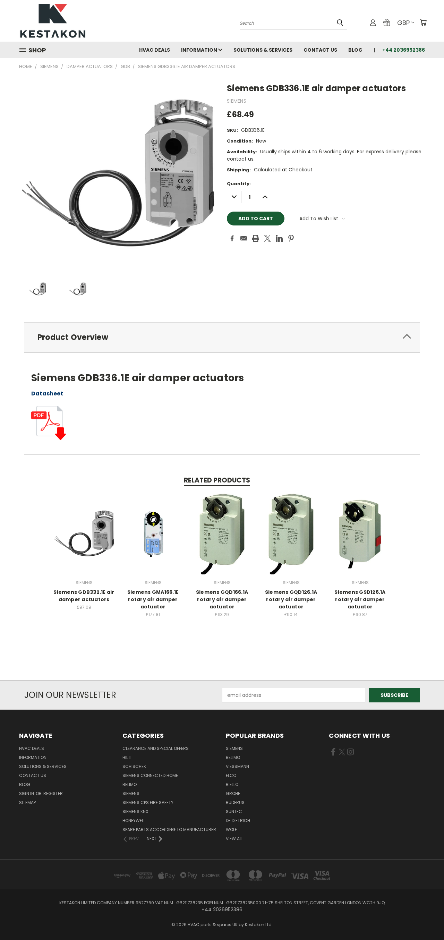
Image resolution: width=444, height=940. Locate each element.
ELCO (231, 775)
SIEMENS (130, 793)
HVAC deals (154, 49)
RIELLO (232, 784)
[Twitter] (267, 238)
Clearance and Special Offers (155, 748)
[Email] (243, 238)
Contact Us (320, 49)
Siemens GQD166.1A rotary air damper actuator (222, 599)
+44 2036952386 (403, 49)
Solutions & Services (262, 49)
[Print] (255, 238)
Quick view (84, 526)
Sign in (27, 793)
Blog (355, 49)
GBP (403, 22)
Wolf (231, 829)
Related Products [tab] (217, 480)
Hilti (126, 757)
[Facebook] (232, 238)
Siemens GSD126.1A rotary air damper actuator (359, 599)
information (199, 49)
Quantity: (239, 183)
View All (234, 838)
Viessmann (237, 766)
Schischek (134, 766)
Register (53, 793)
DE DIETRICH (238, 820)
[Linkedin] (279, 238)
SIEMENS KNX (135, 811)
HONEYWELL (133, 820)
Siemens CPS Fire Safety (147, 802)
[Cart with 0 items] (423, 22)
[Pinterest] (291, 238)
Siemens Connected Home (150, 775)
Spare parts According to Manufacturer (169, 829)
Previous (425, 918)
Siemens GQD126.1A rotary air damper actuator (291, 599)
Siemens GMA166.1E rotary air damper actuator (153, 599)
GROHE (233, 793)
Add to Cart (84, 539)
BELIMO (129, 784)
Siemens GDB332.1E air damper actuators (83, 596)
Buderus (235, 802)
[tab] (222, 337)
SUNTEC (234, 811)
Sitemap (27, 802)
